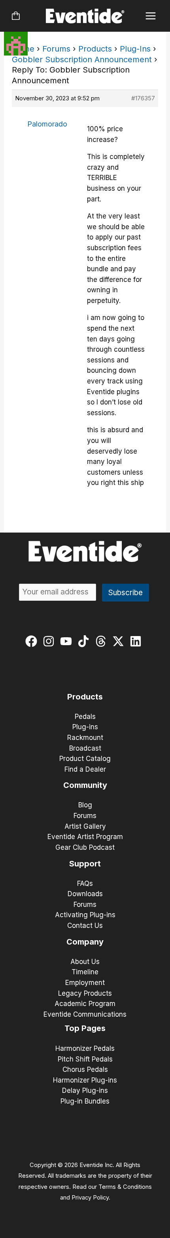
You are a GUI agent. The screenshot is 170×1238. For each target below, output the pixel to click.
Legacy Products (85, 993)
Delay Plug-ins (85, 1090)
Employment (85, 983)
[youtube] (68, 641)
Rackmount (85, 738)
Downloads (85, 894)
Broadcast (85, 748)
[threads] (102, 641)
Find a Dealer (85, 769)
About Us (85, 962)
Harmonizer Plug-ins (85, 1080)
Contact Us (85, 925)
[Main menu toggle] (150, 16)
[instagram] (50, 641)
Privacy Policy (90, 1197)
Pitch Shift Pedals (85, 1059)
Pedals (85, 717)
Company (85, 942)
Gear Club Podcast (85, 847)
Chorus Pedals (85, 1069)
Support (85, 863)
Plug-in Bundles (85, 1101)
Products (95, 49)
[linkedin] (137, 641)
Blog (85, 805)
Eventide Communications (85, 1014)
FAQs (85, 883)
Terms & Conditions (125, 1186)
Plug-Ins (135, 49)
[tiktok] (85, 641)
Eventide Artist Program (85, 837)
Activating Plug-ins (85, 915)
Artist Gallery (85, 826)
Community (85, 785)
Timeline (85, 972)
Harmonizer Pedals (85, 1048)
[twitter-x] (120, 641)
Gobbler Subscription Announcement (82, 59)
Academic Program (85, 1004)
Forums (56, 49)
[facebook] (33, 641)
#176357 (143, 98)
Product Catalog (85, 759)
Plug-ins (85, 727)
